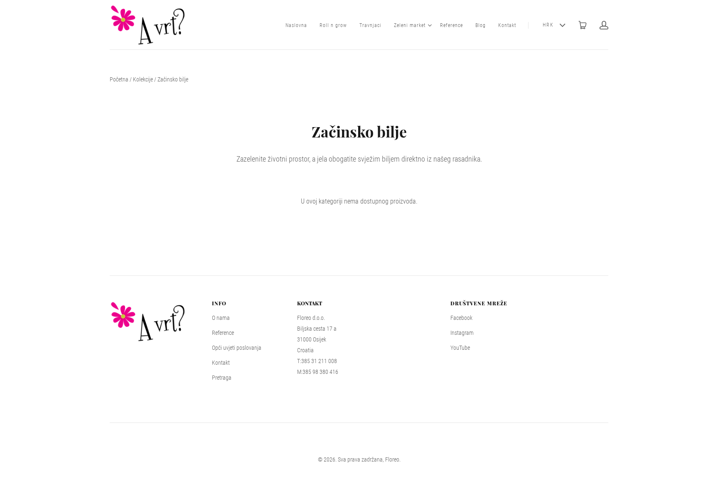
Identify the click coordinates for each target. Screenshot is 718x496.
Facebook (461, 317)
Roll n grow (333, 25)
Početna (119, 79)
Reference (451, 25)
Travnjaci (370, 25)
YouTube (460, 347)
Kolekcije (143, 79)
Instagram (462, 332)
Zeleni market (409, 25)
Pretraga (221, 377)
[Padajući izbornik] (430, 25)
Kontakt (507, 25)
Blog (480, 25)
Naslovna (296, 25)
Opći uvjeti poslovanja (236, 347)
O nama (221, 317)
